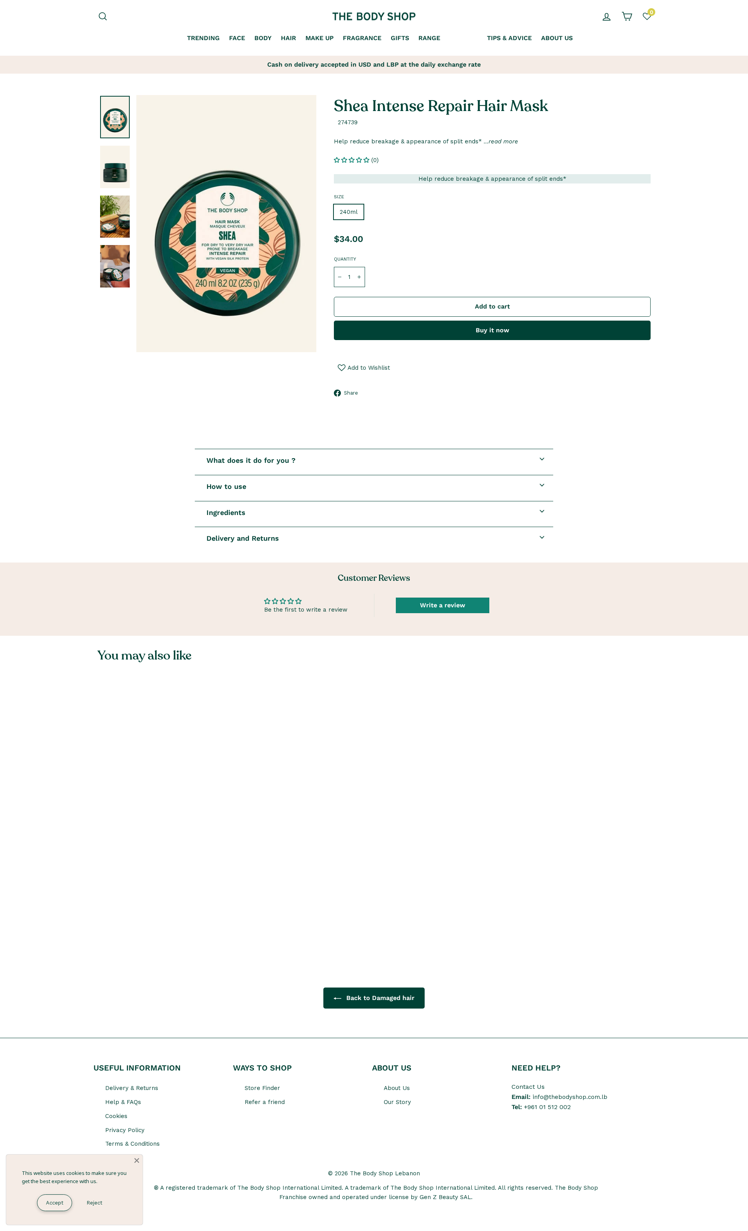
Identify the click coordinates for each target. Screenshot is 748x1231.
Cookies (116, 1116)
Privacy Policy (125, 1130)
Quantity (345, 259)
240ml (349, 211)
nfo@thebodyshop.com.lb (570, 1096)
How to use (226, 486)
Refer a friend (265, 1102)
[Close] (137, 1160)
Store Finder (262, 1088)
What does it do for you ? (251, 460)
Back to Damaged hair (379, 998)
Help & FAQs (123, 1102)
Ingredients (225, 512)
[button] (352, 160)
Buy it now (492, 330)
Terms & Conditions (132, 1143)
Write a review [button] (442, 605)
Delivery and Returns (242, 538)
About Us (397, 1088)
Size (339, 196)
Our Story (397, 1102)
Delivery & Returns (131, 1088)
